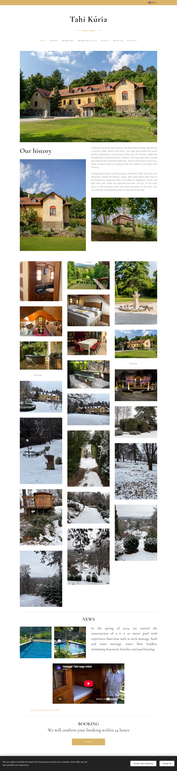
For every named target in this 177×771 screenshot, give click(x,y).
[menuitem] (44, 40)
